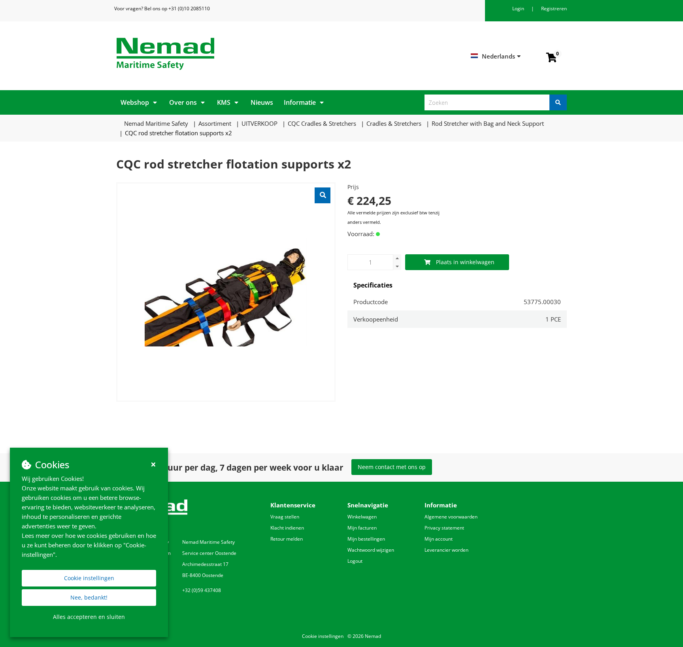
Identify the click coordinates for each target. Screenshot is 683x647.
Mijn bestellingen (366, 538)
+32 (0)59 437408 (201, 590)
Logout (354, 561)
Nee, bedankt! (89, 597)
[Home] (226, 53)
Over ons (183, 102)
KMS (223, 102)
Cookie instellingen (89, 578)
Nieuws (262, 102)
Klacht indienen (287, 527)
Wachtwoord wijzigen (370, 550)
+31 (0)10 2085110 (189, 8)
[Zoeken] (558, 102)
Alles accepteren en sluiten (89, 617)
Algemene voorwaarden (451, 516)
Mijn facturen (362, 527)
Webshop (135, 102)
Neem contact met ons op (392, 467)
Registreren (554, 8)
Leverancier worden (446, 550)
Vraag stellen (284, 516)
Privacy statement (444, 527)
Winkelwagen (362, 516)
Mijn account (439, 538)
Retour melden (286, 538)
